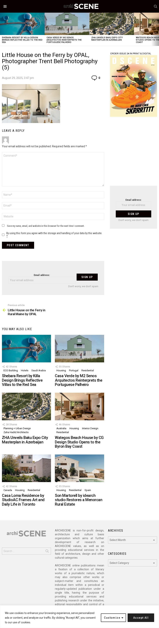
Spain (88, 490)
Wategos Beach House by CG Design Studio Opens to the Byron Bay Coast (79, 442)
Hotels (24, 370)
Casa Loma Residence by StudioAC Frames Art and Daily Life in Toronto (23, 500)
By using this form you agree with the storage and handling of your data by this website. (54, 235)
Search (47, 552)
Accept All (141, 617)
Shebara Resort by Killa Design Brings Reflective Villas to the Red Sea (22, 40)
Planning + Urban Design (17, 428)
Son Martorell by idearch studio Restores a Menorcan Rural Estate (78, 500)
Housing (61, 370)
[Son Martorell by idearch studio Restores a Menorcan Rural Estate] (79, 468)
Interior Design (90, 428)
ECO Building (10, 370)
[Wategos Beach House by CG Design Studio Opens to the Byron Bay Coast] (79, 406)
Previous (2, 29)
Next (157, 29)
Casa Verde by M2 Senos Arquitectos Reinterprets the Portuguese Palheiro (64, 40)
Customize (112, 617)
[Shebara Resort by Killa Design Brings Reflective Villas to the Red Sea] (22, 24)
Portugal (73, 370)
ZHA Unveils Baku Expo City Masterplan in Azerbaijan (107, 38)
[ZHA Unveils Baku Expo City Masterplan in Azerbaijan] (111, 24)
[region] (79, 616)
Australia (61, 428)
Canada (7, 490)
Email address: (42, 275)
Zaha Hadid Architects (16, 432)
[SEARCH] (155, 6)
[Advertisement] (133, 153)
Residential (87, 370)
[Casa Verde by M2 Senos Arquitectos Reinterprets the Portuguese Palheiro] (67, 24)
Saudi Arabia (38, 370)
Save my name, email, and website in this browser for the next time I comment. (46, 225)
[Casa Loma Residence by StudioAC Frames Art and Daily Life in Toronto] (26, 468)
